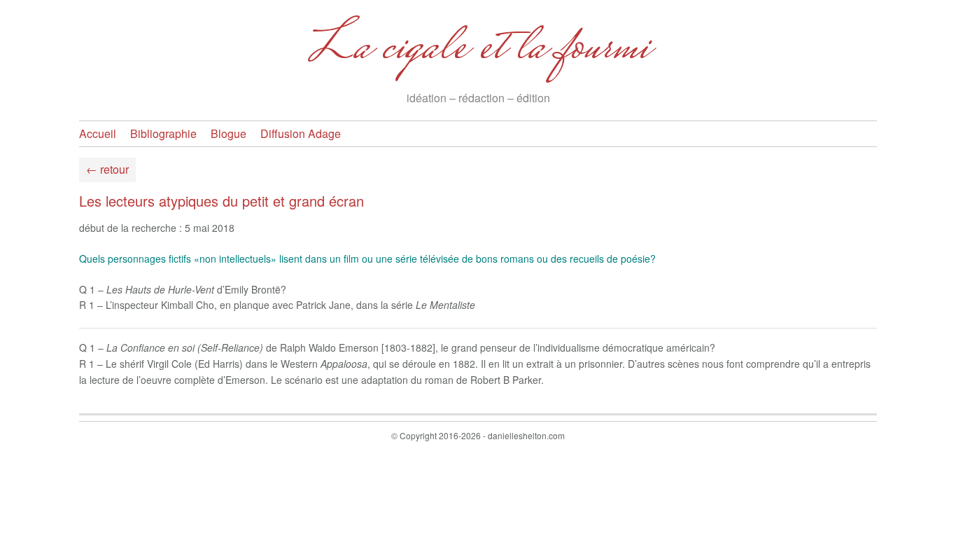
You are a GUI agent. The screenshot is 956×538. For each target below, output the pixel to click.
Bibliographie (163, 133)
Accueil (97, 133)
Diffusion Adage (300, 133)
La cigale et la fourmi (478, 49)
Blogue (228, 133)
